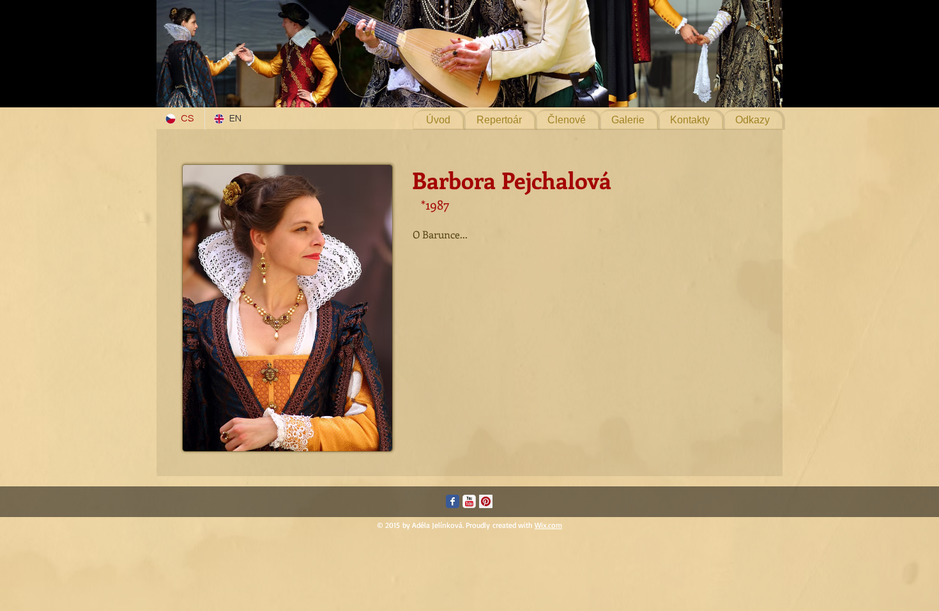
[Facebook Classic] (452, 501)
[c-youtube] (469, 501)
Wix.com (548, 525)
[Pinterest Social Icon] (485, 501)
